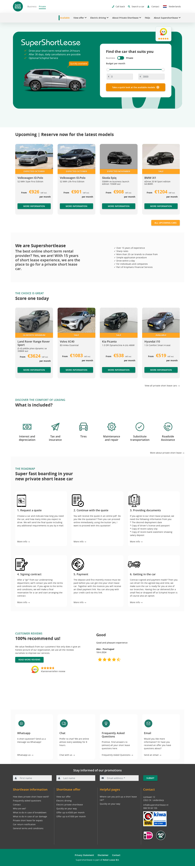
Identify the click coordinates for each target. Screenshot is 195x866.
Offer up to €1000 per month (71, 816)
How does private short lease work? (31, 796)
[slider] (108, 69)
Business (32, 6)
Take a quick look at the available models (133, 87)
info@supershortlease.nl (155, 804)
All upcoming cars (165, 222)
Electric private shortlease (69, 804)
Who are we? (19, 808)
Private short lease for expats (28, 820)
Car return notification (24, 824)
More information (34, 206)
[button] (21, 180)
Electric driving (64, 800)
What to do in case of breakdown (29, 812)
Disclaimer (103, 855)
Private (42, 6)
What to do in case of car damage (30, 816)
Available (65, 17)
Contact (17, 804)
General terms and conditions (28, 828)
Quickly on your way (66, 808)
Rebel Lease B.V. (111, 859)
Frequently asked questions (27, 800)
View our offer (63, 796)
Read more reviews (29, 659)
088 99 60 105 (150, 808)
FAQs (147, 17)
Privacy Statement (84, 855)
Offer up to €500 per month (70, 812)
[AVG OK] (160, 835)
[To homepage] (18, 6)
